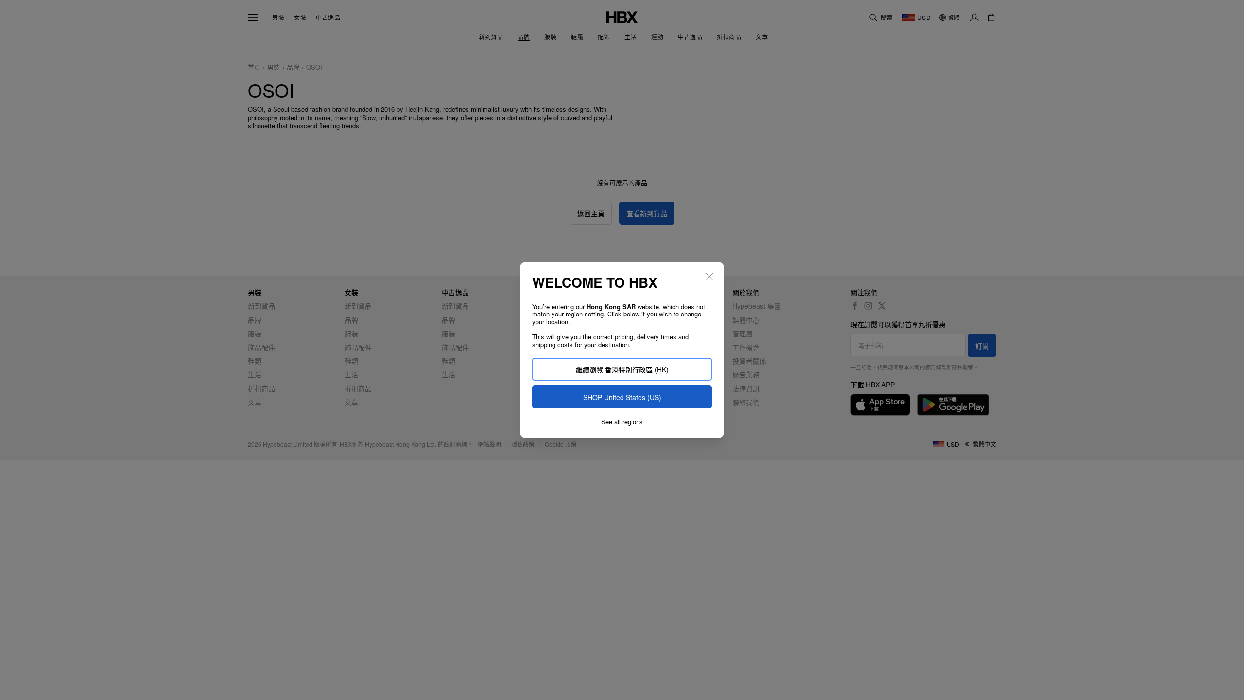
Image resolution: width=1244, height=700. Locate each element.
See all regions (622, 422)
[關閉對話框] (709, 276)
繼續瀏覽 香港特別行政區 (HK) (622, 369)
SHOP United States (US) (622, 397)
